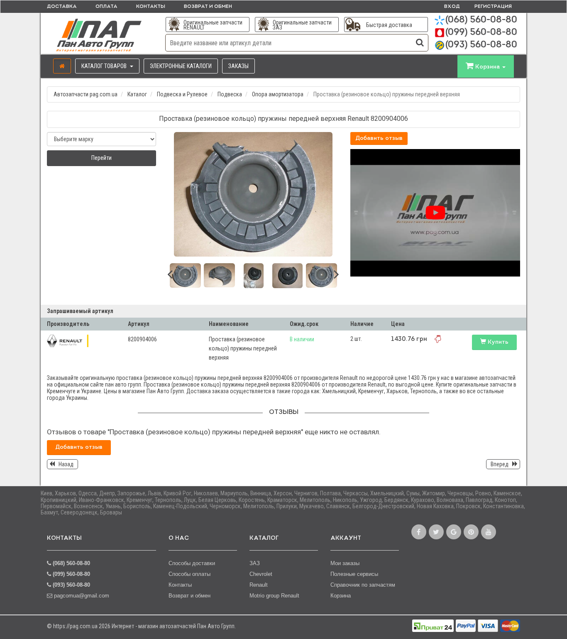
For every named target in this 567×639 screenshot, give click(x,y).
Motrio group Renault (274, 595)
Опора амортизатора (277, 94)
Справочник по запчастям (362, 585)
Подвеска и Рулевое (182, 94)
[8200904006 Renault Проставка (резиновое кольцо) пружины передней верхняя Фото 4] (287, 275)
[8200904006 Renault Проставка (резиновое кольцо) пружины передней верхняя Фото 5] (321, 275)
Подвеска (230, 94)
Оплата (106, 6)
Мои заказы (344, 563)
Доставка (62, 6)
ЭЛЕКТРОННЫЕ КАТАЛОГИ (181, 66)
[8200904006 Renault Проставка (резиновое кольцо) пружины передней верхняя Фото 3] (253, 275)
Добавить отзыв (379, 138)
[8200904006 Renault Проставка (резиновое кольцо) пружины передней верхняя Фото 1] (185, 275)
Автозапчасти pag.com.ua (85, 94)
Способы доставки (192, 563)
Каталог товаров (104, 66)
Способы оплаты (189, 574)
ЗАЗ (254, 563)
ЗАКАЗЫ (238, 66)
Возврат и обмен (208, 6)
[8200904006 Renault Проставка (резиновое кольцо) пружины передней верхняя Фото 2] (219, 275)
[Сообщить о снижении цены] (438, 338)
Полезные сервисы (354, 574)
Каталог (137, 94)
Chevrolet (260, 574)
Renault (258, 585)
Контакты (150, 6)
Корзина (340, 595)
